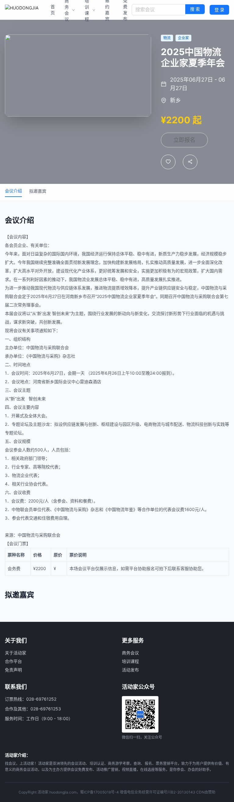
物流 (81, 279)
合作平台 (13, 661)
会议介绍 (13, 190)
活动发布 (130, 669)
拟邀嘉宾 (37, 191)
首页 (53, 9)
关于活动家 (15, 652)
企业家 (130, 296)
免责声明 (13, 669)
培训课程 (130, 661)
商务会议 (130, 652)
